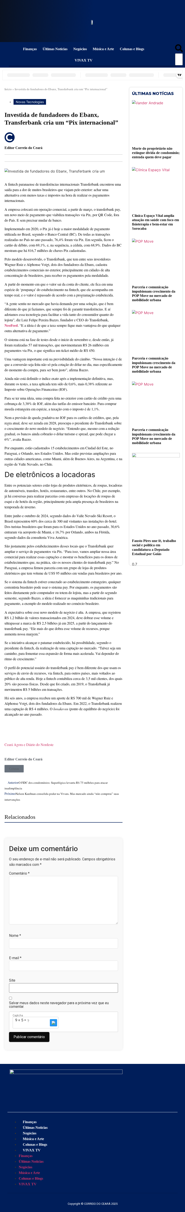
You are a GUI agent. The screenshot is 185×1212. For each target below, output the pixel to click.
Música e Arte (103, 49)
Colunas (14, 768)
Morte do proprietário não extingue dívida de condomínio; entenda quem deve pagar (156, 153)
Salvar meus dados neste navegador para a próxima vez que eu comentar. (59, 1004)
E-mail (15, 958)
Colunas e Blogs (132, 49)
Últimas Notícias (55, 49)
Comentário (19, 873)
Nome (15, 935)
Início (8, 89)
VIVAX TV (83, 60)
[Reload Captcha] (53, 1022)
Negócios (80, 49)
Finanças (30, 49)
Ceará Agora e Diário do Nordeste (29, 744)
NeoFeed (11, 325)
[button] (179, 48)
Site (12, 980)
